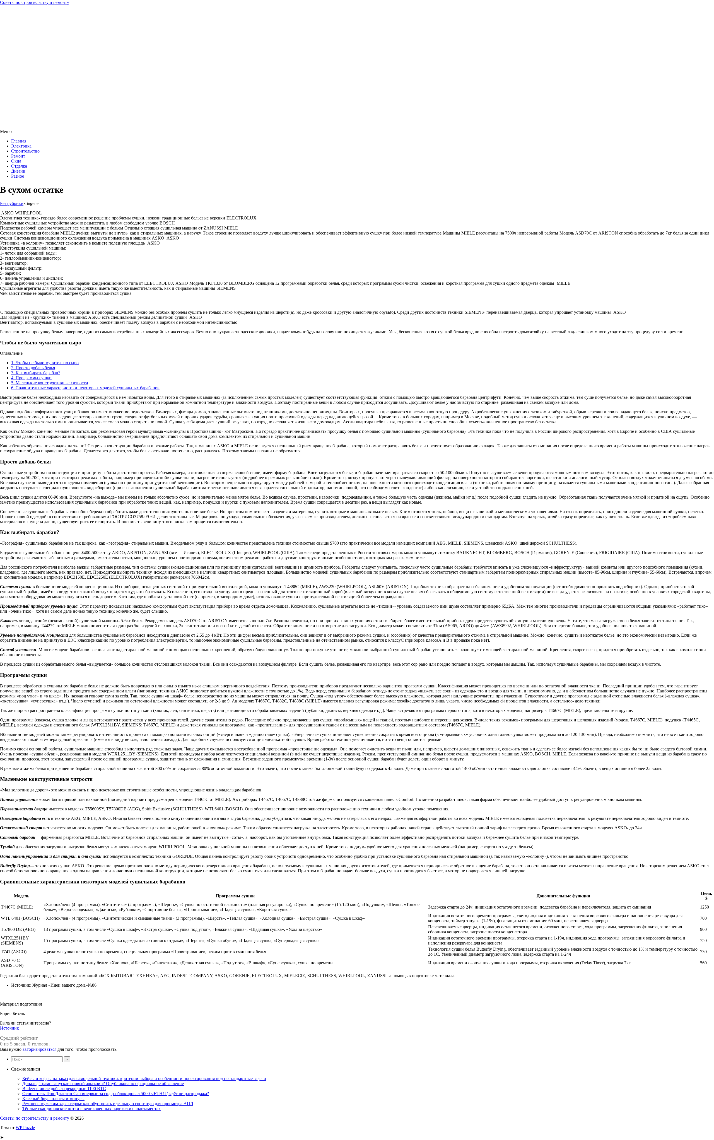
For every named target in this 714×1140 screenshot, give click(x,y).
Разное (17, 176)
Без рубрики (11, 203)
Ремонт (18, 156)
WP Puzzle (25, 1127)
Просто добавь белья (33, 367)
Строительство (25, 151)
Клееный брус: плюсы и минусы (53, 1098)
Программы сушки (31, 377)
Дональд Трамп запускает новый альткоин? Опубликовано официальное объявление (103, 1083)
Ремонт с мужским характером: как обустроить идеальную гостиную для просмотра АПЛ (107, 1103)
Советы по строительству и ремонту (34, 2)
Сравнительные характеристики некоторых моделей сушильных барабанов (85, 387)
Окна (16, 161)
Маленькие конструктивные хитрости (49, 382)
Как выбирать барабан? (35, 372)
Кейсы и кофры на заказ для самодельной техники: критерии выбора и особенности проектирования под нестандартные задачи (144, 1078)
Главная (18, 141)
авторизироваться (39, 1049)
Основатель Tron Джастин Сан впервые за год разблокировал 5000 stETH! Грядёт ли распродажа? (115, 1093)
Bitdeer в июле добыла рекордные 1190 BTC (64, 1088)
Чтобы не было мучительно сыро (45, 362)
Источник (9, 1028)
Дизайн (18, 171)
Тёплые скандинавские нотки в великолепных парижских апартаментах (91, 1108)
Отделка (19, 166)
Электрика (21, 146)
